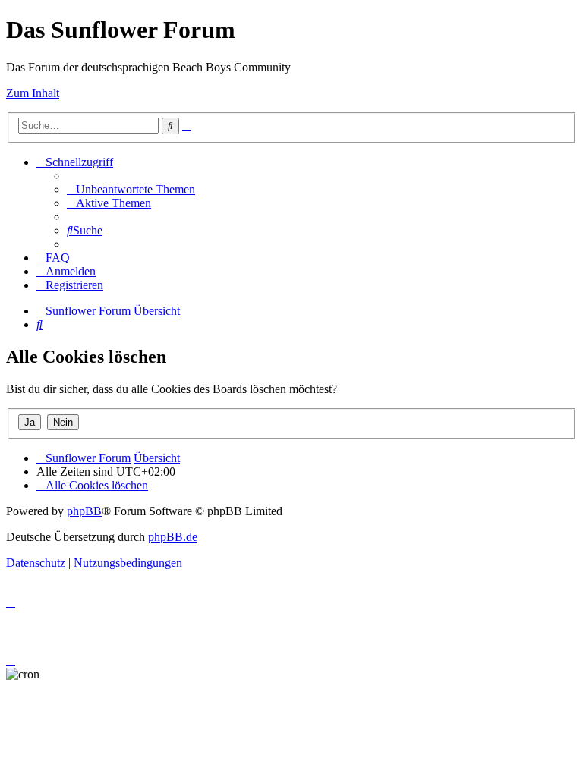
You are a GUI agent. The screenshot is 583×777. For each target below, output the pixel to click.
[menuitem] (131, 189)
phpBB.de (172, 536)
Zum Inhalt (32, 93)
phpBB (84, 511)
